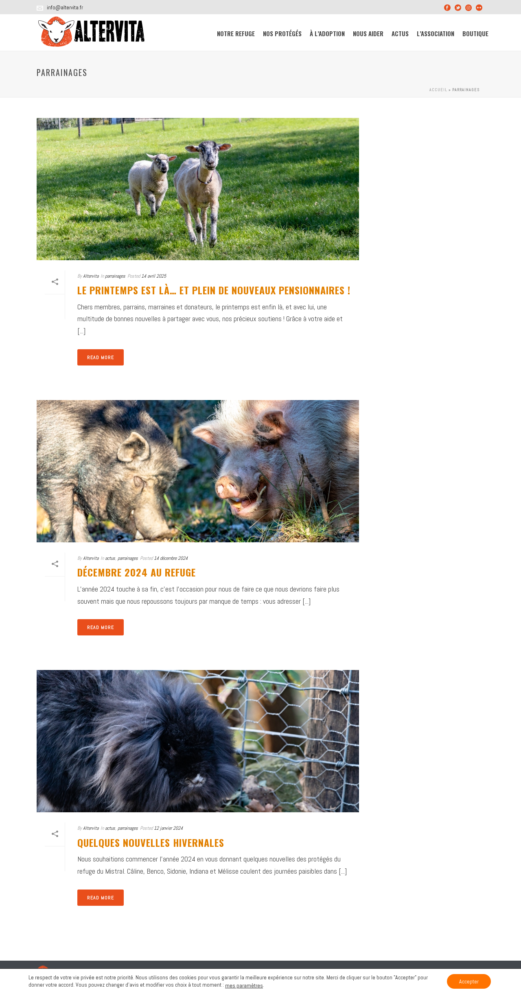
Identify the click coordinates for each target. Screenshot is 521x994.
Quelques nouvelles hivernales (150, 842)
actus (110, 558)
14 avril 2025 (153, 276)
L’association (435, 33)
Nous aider (368, 33)
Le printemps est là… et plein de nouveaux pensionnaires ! (213, 290)
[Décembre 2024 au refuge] (198, 471)
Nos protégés (282, 33)
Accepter (469, 981)
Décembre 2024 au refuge (136, 572)
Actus (400, 33)
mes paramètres (244, 985)
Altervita (91, 276)
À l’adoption (327, 33)
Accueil (438, 89)
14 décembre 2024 (171, 558)
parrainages (115, 276)
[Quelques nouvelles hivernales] (198, 741)
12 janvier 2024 (168, 828)
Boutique (475, 33)
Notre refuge (236, 33)
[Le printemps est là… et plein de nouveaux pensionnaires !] (198, 189)
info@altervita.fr (65, 7)
